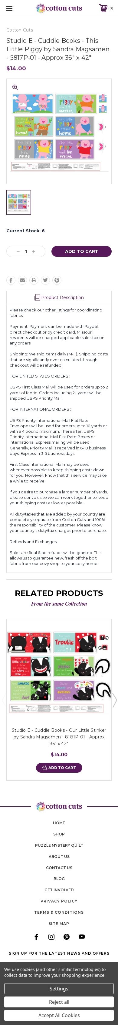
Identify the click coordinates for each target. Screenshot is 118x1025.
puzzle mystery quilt (59, 845)
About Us (59, 856)
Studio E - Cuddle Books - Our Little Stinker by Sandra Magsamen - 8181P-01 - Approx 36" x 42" (59, 737)
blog (59, 878)
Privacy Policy (59, 901)
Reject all (59, 1002)
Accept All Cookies (59, 1015)
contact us (59, 867)
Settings (59, 988)
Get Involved (59, 890)
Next (114, 699)
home (59, 823)
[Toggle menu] (17, 8)
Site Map (58, 923)
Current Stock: (25, 231)
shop (59, 834)
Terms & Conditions (59, 912)
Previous (4, 699)
